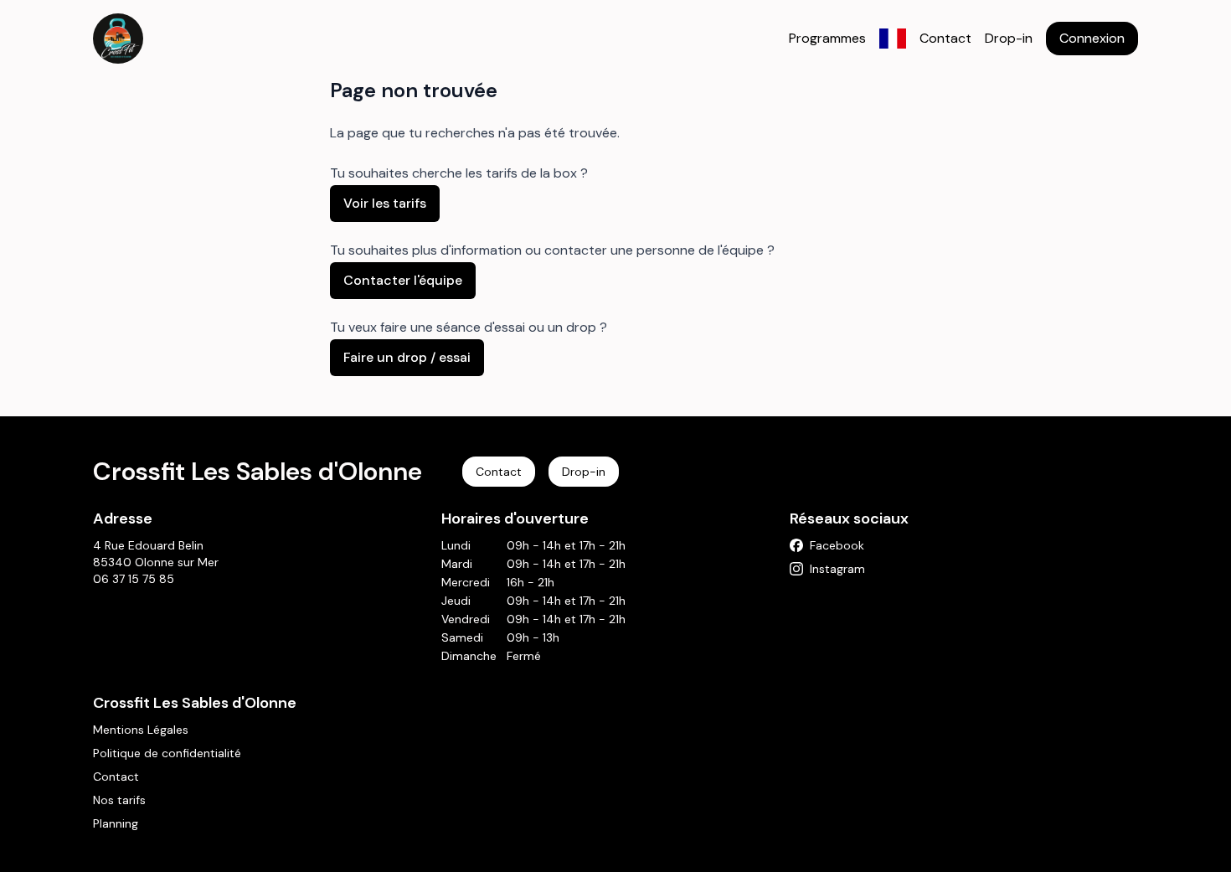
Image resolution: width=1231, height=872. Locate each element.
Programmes (827, 38)
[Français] (892, 38)
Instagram (837, 568)
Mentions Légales (140, 729)
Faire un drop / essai (407, 357)
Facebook (837, 545)
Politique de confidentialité (167, 753)
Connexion (1092, 38)
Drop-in (1009, 38)
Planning (115, 823)
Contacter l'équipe (402, 280)
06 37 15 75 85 (133, 578)
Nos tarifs (119, 800)
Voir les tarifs (384, 203)
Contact (945, 38)
